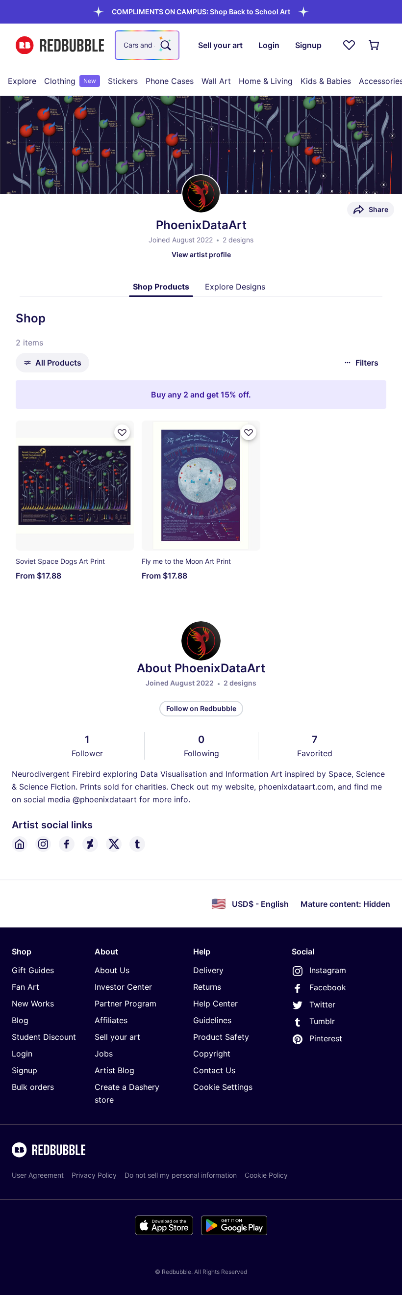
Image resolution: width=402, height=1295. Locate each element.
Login (22, 1053)
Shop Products (161, 286)
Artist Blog (114, 1070)
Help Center (215, 1003)
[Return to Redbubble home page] (60, 45)
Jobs (104, 1053)
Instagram (327, 970)
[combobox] (147, 45)
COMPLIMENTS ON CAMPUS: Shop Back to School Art (201, 11)
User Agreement (38, 1175)
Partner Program (125, 1003)
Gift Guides (33, 970)
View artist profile (201, 254)
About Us (112, 970)
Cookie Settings (222, 1087)
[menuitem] (22, 81)
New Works (33, 1003)
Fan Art (25, 987)
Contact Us (214, 1070)
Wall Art (216, 81)
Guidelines (212, 1020)
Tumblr (322, 1021)
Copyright (211, 1053)
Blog (20, 1020)
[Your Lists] (349, 45)
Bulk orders (33, 1087)
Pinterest (325, 1038)
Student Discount (44, 1037)
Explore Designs (235, 286)
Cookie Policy (266, 1175)
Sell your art (117, 1037)
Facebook (327, 987)
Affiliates (111, 1020)
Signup (24, 1070)
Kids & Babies (326, 81)
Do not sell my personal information (181, 1175)
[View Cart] (374, 45)
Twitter (322, 1004)
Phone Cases (170, 81)
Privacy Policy (94, 1175)
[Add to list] (122, 432)
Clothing (70, 81)
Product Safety (221, 1037)
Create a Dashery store (127, 1093)
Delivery (208, 970)
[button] (201, 11)
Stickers (123, 81)
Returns (207, 987)
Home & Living (266, 81)
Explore (22, 81)
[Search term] (165, 45)
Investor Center (123, 987)
